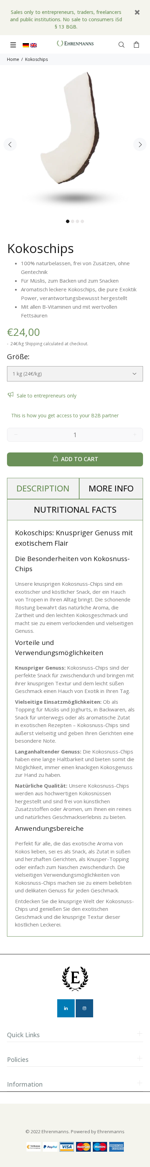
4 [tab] (82, 221)
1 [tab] (67, 221)
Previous (10, 144)
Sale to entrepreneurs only (46, 395)
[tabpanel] (75, 140)
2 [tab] (72, 221)
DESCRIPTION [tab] (42, 488)
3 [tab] (77, 221)
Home (13, 59)
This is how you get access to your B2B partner (65, 415)
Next (140, 144)
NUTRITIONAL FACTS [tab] (75, 509)
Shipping (33, 344)
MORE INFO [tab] (111, 488)
